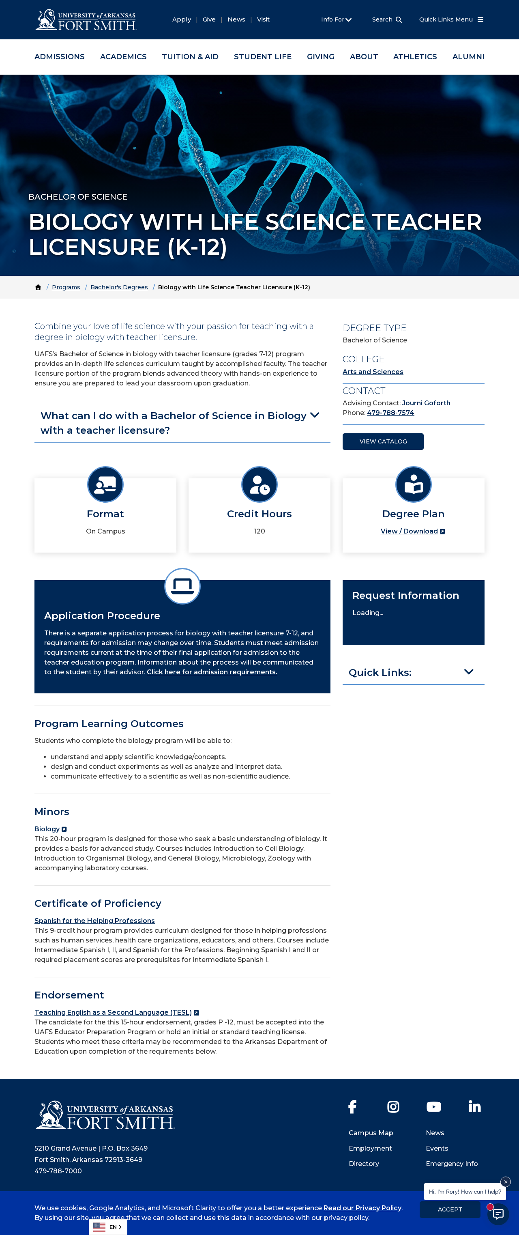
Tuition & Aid (190, 56)
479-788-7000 (58, 1171)
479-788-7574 (390, 413)
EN (113, 1227)
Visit (263, 19)
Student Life (263, 56)
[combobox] (108, 1227)
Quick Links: (380, 672)
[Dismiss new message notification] (505, 1182)
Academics (123, 56)
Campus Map (371, 1133)
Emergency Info (452, 1164)
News (236, 19)
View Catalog (383, 441)
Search (382, 19)
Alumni (469, 56)
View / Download (409, 531)
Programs (66, 287)
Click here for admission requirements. (212, 672)
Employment (370, 1148)
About (364, 56)
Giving (321, 56)
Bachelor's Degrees (119, 287)
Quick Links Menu (446, 19)
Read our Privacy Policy (362, 1208)
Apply (181, 19)
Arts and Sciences (373, 372)
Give (209, 19)
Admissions (59, 56)
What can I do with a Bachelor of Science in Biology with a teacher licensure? (174, 423)
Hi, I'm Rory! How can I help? (465, 1191)
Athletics (415, 56)
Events (437, 1148)
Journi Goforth (426, 403)
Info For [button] (333, 19)
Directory (364, 1164)
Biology (47, 829)
